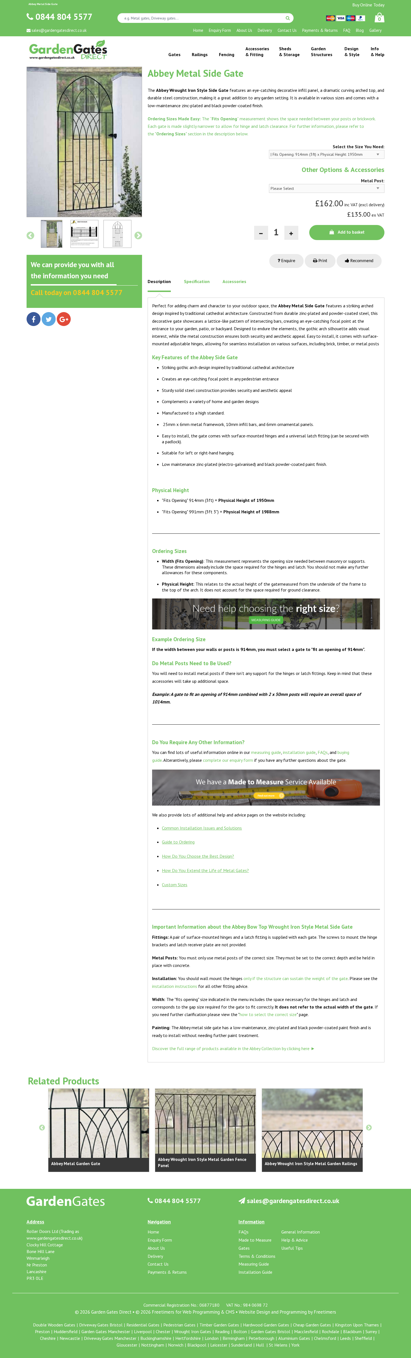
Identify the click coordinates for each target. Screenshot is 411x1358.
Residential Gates (142, 1325)
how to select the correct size (268, 1014)
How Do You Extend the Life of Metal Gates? (205, 870)
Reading (222, 1331)
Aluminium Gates (294, 1338)
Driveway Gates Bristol (100, 1325)
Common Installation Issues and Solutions (202, 828)
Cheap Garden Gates (312, 1325)
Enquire (287, 261)
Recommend (361, 261)
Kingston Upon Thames (357, 1325)
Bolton (240, 1331)
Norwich (175, 1345)
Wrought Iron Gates (192, 1331)
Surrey (371, 1331)
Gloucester (127, 1345)
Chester (163, 1331)
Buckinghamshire (155, 1338)
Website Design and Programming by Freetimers (287, 1312)
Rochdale (330, 1331)
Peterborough (261, 1338)
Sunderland (241, 1345)
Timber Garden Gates (219, 1325)
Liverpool (143, 1331)
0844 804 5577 (62, 16)
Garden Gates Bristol (270, 1331)
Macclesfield (306, 1331)
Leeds (345, 1338)
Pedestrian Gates (179, 1325)
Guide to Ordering (178, 842)
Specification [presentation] (197, 281)
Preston (42, 1331)
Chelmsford (325, 1338)
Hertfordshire (188, 1338)
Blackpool (196, 1345)
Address (35, 1221)
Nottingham (152, 1345)
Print (322, 261)
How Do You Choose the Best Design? (198, 856)
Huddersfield (65, 1331)
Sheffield (363, 1338)
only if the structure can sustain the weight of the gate (296, 978)
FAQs (323, 752)
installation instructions (174, 986)
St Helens (278, 1345)
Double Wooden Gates (54, 1325)
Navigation (159, 1221)
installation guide (299, 752)
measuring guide (266, 752)
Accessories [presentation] (234, 281)
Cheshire (48, 1338)
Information (251, 1221)
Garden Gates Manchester (105, 1331)
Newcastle (70, 1338)
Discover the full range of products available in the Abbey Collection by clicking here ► (233, 1048)
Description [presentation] (159, 281)
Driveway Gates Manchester (110, 1338)
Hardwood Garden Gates (266, 1325)
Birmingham (234, 1338)
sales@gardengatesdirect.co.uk (292, 1200)
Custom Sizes (174, 884)
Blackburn (352, 1331)
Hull (260, 1345)
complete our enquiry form (228, 760)
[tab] (159, 285)
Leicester (218, 1345)
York (295, 1345)
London (212, 1338)
